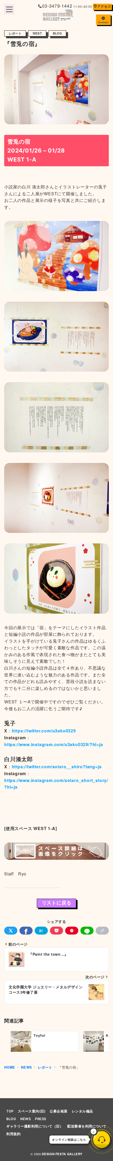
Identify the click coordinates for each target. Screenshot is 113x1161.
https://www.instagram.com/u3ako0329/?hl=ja (53, 744)
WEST (37, 33)
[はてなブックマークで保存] (41, 931)
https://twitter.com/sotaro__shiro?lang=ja (57, 767)
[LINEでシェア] (87, 931)
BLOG (57, 33)
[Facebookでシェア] (26, 931)
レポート (15, 33)
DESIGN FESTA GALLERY (62, 1154)
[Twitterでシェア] (10, 931)
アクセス (104, 6)
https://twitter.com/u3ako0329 (44, 731)
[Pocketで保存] (56, 931)
